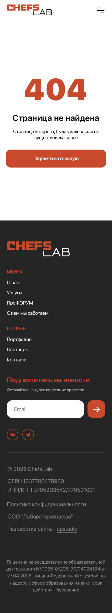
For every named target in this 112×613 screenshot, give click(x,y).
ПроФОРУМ (20, 303)
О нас (13, 282)
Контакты (17, 360)
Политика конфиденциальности (46, 504)
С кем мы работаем (27, 313)
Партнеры (17, 349)
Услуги (14, 293)
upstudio (67, 528)
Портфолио (19, 339)
